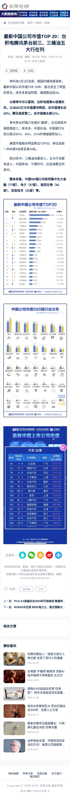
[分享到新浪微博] (49, 555)
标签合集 (42, 773)
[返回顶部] (62, 791)
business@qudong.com (35, 577)
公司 (28, 71)
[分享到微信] (31, 555)
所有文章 (28, 773)
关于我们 (57, 773)
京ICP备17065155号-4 (35, 791)
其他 (47, 22)
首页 (30, 22)
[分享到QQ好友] (22, 555)
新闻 (38, 22)
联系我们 (35, 776)
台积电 (11, 71)
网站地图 (13, 773)
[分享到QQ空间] (40, 555)
